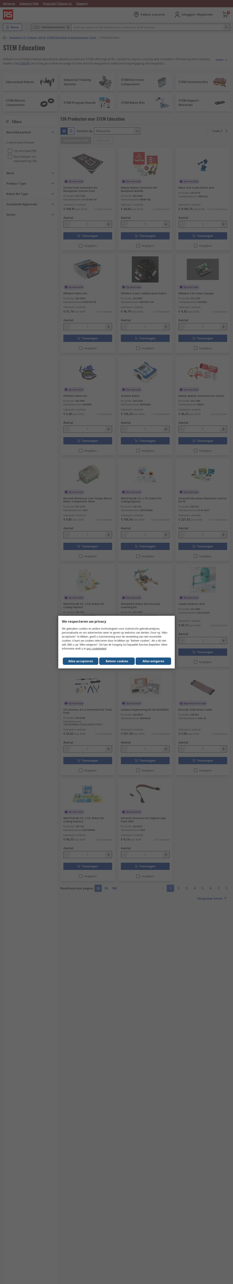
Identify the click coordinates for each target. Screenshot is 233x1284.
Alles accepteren (80, 661)
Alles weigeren (153, 661)
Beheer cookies (117, 661)
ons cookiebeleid (96, 648)
